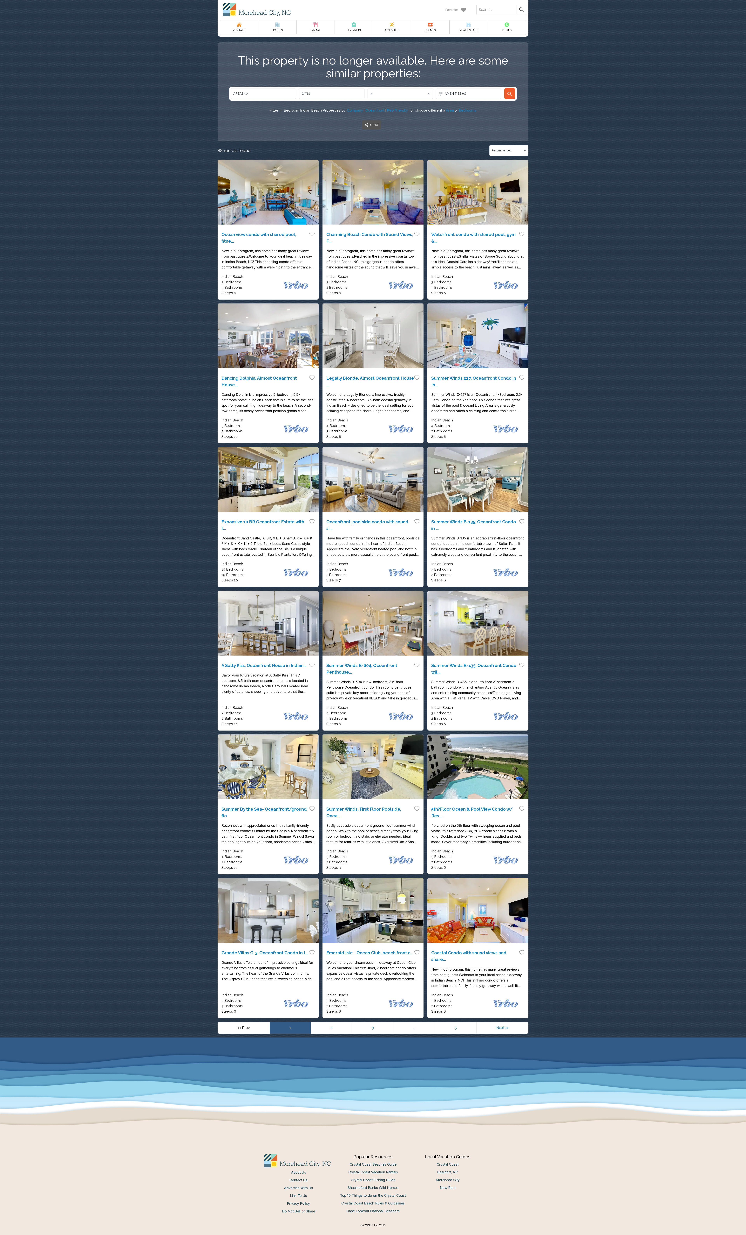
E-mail (334, 656)
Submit (373, 678)
